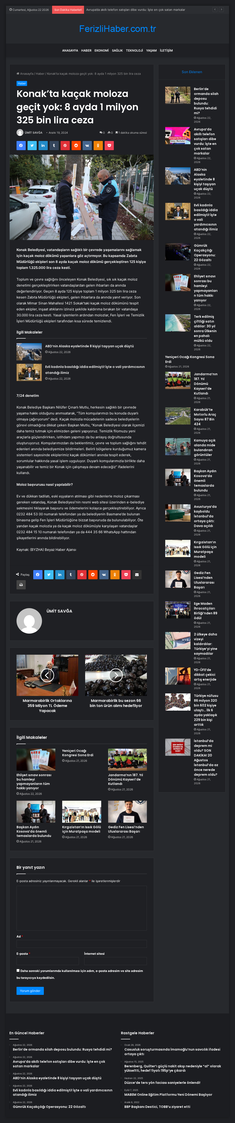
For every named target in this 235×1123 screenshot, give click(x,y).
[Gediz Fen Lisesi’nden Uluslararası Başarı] (127, 812)
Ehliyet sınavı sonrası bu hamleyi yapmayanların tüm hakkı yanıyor (34, 781)
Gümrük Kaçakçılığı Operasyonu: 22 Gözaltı (205, 252)
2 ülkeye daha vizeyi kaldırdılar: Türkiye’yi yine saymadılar (205, 644)
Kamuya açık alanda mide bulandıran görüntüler (204, 447)
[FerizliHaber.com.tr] (117, 28)
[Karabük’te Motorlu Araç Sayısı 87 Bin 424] (177, 416)
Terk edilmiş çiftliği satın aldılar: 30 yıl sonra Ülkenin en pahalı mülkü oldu (205, 328)
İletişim (166, 50)
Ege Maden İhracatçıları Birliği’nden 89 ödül (205, 610)
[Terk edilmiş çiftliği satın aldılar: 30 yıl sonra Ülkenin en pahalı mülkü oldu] (177, 322)
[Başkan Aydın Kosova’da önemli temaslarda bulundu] (36, 812)
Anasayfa (70, 50)
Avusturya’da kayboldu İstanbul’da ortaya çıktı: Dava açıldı (205, 516)
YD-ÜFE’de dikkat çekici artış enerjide (205, 675)
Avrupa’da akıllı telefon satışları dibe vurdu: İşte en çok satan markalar (205, 141)
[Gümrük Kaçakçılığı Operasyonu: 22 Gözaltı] (177, 251)
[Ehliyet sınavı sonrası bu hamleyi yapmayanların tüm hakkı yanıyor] (36, 760)
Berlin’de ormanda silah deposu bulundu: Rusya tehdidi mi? (206, 101)
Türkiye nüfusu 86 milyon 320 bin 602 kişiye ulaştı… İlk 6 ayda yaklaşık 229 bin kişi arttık (206, 710)
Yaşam (151, 50)
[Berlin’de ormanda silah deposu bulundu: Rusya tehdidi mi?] (177, 95)
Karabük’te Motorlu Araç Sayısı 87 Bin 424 (205, 416)
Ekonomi (102, 50)
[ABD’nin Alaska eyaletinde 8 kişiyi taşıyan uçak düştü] (29, 351)
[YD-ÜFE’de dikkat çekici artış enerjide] (177, 676)
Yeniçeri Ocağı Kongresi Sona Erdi (77, 752)
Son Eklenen (192, 72)
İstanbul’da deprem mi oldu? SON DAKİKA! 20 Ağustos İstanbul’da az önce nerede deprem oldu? (206, 758)
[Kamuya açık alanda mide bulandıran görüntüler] (177, 446)
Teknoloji (134, 50)
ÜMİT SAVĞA (33, 132)
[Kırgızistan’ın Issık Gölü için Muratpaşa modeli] (81, 812)
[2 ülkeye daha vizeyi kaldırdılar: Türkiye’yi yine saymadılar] (177, 640)
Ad (20, 936)
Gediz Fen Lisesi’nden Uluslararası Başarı (126, 829)
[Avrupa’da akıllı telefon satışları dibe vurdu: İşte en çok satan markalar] (177, 135)
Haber (86, 50)
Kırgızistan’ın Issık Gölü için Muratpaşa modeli (81, 829)
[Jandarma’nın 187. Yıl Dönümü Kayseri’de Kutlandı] (127, 760)
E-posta (23, 953)
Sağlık (117, 50)
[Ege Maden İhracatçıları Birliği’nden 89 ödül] (177, 609)
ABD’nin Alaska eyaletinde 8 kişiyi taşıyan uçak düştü (123, 9)
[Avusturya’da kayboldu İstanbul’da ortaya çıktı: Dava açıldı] (177, 512)
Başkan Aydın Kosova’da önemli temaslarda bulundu (34, 831)
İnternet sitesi (94, 953)
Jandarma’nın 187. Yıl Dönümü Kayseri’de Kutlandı (125, 779)
